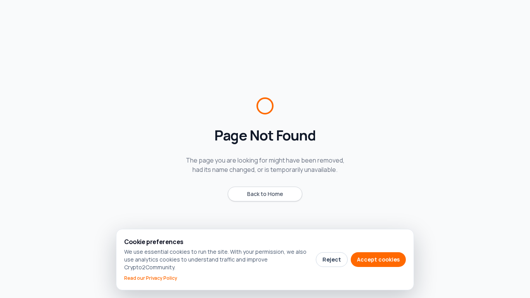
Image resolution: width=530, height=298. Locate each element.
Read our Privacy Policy (150, 278)
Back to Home (265, 194)
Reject (331, 259)
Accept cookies (378, 259)
